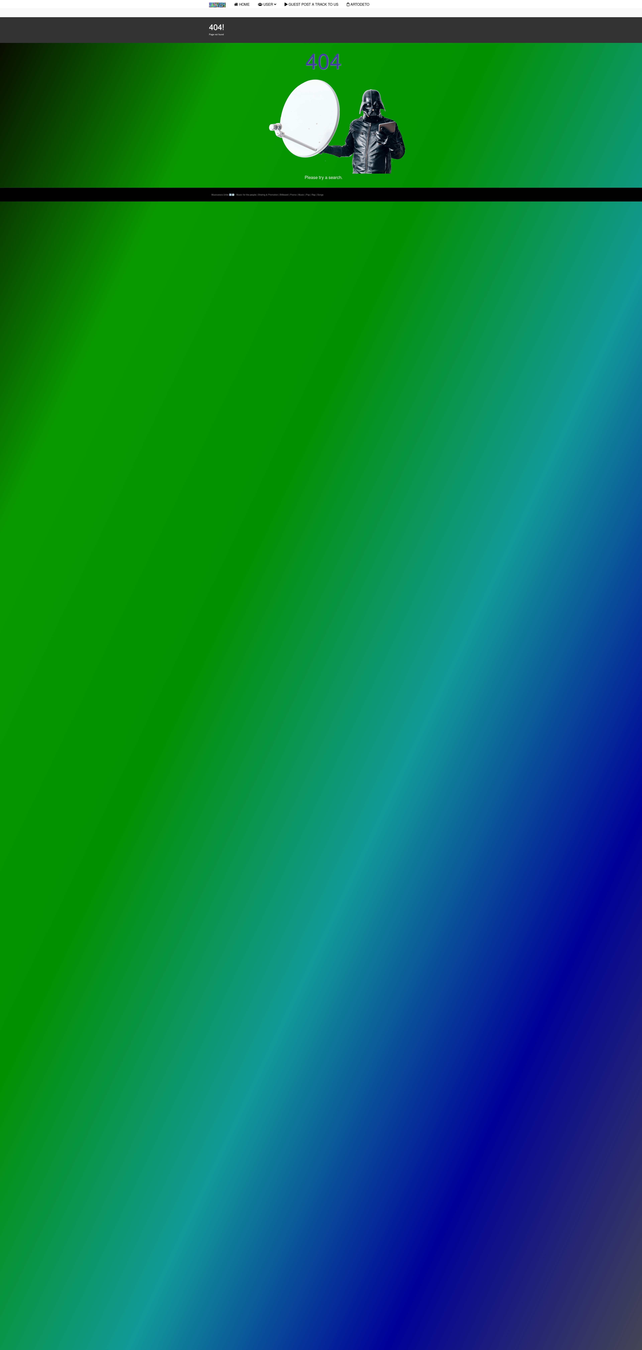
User (268, 4)
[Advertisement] (18, 247)
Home (244, 4)
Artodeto (359, 4)
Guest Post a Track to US (313, 4)
